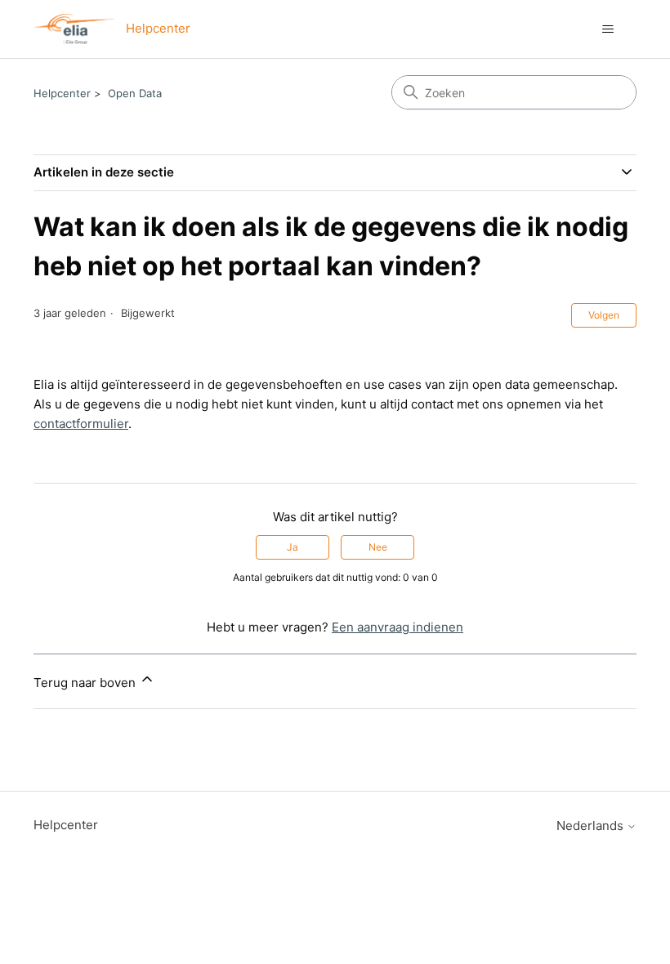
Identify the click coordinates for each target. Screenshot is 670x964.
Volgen (603, 315)
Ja (292, 547)
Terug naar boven (86, 682)
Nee (377, 547)
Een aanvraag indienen (397, 627)
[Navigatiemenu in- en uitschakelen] (607, 29)
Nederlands (591, 825)
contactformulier (81, 423)
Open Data (135, 93)
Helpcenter (62, 93)
